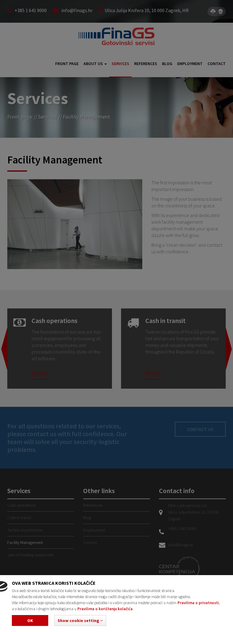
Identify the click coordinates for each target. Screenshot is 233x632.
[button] (80, 620)
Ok (30, 620)
